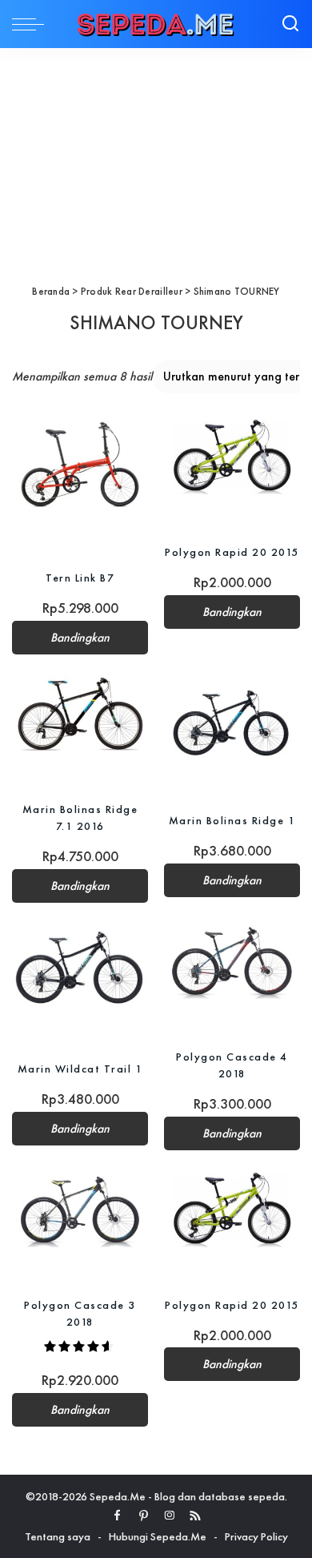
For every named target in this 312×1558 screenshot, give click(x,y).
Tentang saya (57, 1536)
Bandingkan (80, 638)
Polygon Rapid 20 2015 (232, 552)
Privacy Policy (256, 1536)
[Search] (290, 24)
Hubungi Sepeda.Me (157, 1536)
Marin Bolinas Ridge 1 (232, 820)
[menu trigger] (32, 24)
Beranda (51, 291)
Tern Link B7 (80, 577)
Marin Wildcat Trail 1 (80, 1068)
